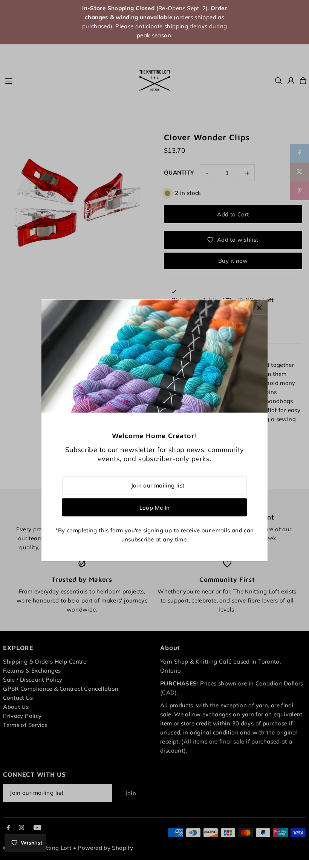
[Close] (259, 307)
